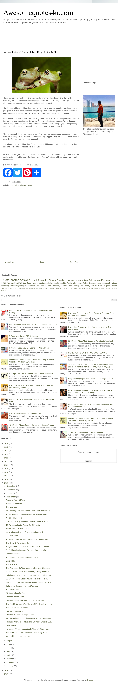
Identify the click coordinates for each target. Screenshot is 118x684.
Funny (29, 283)
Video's (3, 291)
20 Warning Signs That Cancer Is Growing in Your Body (91, 341)
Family (69, 283)
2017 (6, 476)
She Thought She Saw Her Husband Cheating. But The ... (29, 582)
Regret (13, 288)
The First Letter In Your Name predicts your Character (28, 568)
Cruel (70, 288)
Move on (41, 288)
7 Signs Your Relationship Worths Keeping (85, 432)
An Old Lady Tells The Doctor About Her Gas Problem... (29, 511)
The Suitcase (11, 564)
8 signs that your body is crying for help (25, 413)
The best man (11, 507)
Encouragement (109, 280)
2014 (6, 670)
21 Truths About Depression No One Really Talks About (28, 618)
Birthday (87, 286)
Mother (36, 283)
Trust (37, 286)
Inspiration (22, 185)
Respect (32, 286)
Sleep (51, 288)
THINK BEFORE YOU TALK (17, 529)
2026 (6, 443)
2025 (6, 447)
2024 (6, 451)
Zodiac (85, 283)
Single (19, 288)
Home (41, 262)
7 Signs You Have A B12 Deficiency (23, 336)
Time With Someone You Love (18, 636)
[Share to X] (16, 182)
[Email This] (13, 182)
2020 (6, 465)
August (10, 641)
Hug (79, 288)
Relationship (94, 280)
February (10, 662)
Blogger (90, 680)
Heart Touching (73, 286)
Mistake (101, 288)
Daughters (106, 286)
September (11, 497)
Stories (30, 185)
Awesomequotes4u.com (38, 12)
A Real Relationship (14, 518)
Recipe (110, 288)
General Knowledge (38, 280)
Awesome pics (19, 283)
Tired (92, 286)
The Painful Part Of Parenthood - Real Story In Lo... (27, 633)
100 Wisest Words (13, 590)
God (41, 283)
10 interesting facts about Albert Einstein (22, 557)
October (10, 493)
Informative (77, 283)
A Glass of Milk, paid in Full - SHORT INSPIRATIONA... (28, 521)
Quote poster (10, 280)
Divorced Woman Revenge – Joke (20, 615)
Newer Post (9, 262)
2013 (6, 674)
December (11, 486)
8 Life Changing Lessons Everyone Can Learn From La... (29, 550)
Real (81, 286)
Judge (83, 288)
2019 (6, 469)
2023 (6, 454)
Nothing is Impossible (14, 611)
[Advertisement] (48, 36)
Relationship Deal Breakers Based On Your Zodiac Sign (28, 575)
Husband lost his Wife (15, 597)
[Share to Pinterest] (20, 182)
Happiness (6, 283)
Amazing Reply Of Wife (15, 500)
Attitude (46, 283)
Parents (8, 288)
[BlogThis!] (14, 182)
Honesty (13, 286)
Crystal (75, 288)
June (9, 648)
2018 (6, 472)
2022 (6, 458)
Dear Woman (11, 625)
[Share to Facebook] (18, 182)
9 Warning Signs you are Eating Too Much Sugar (29, 348)
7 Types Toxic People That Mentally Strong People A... (28, 572)
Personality (56, 286)
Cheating (65, 288)
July (8, 644)
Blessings (58, 288)
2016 (6, 479)
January (10, 666)
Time (115, 288)
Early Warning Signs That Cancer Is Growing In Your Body (33, 324)
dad (96, 286)
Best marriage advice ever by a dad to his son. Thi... (27, 600)
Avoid (100, 286)
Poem (49, 286)
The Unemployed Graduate (17, 607)
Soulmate (63, 286)
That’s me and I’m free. (15, 504)
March (9, 659)
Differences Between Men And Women (22, 586)
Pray (106, 288)
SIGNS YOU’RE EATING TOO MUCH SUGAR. (87, 353)
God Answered (12, 536)
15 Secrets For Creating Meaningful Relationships (26, 514)
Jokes (74, 280)
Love (68, 280)
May (9, 651)
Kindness (92, 283)
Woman (53, 283)
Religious (113, 283)
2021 (6, 461)
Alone (99, 283)
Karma (88, 288)
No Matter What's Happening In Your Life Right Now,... (28, 629)
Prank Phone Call (13, 554)
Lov (92, 288)
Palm (46, 288)
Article (24, 280)
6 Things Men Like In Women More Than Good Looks (31, 374)
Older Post (74, 262)
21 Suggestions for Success (17, 593)
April (9, 655)
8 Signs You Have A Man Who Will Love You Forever (27, 547)
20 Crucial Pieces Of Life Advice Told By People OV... (28, 579)
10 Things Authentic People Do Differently (23, 525)
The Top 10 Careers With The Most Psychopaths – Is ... (29, 604)
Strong (60, 283)
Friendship (5, 286)
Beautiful (13, 185)
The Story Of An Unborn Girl (17, 543)
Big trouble (10, 561)
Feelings (43, 286)
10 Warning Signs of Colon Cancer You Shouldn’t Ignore (32, 425)
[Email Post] (8, 182)
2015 (6, 483)
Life (64, 283)
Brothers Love (27, 288)
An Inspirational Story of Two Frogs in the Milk (25, 532)
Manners (35, 288)
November (11, 490)
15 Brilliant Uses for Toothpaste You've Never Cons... (27, 539)
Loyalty (96, 288)
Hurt (26, 286)
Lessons (105, 283)
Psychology (20, 286)
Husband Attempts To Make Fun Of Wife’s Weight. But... (29, 622)
